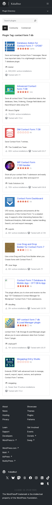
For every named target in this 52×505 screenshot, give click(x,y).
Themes (30, 411)
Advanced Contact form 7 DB (26, 87)
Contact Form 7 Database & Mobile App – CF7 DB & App (31, 281)
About (5, 406)
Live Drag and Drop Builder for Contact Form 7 (30, 245)
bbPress (7, 456)
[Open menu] (48, 3)
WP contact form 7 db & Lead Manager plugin (28, 321)
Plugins (30, 415)
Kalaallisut (12, 472)
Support (5, 431)
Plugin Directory (8, 11)
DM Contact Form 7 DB (29, 129)
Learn (4, 427)
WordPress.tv (9, 440)
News (4, 411)
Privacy (5, 419)
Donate (31, 436)
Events (30, 431)
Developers (7, 436)
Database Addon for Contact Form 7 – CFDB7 (29, 44)
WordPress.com (10, 448)
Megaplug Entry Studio (28, 359)
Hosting (5, 415)
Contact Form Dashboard (30, 198)
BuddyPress (9, 461)
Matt (5, 452)
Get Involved (33, 427)
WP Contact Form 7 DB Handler (26, 163)
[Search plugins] (35, 20)
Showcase (32, 406)
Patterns (31, 419)
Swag (31, 440)
